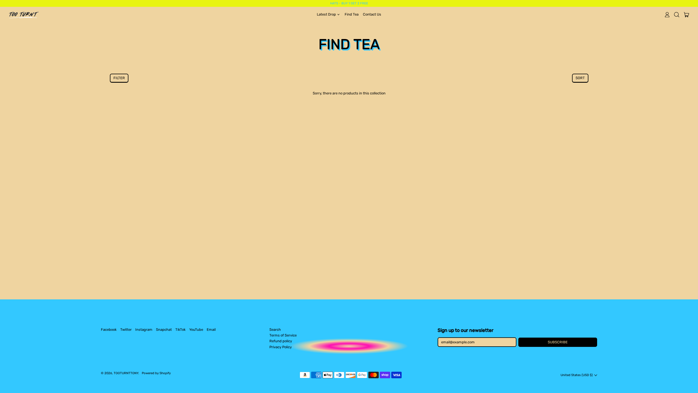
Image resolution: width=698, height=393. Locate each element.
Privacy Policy (280, 347)
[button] (677, 14)
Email (211, 329)
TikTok (180, 329)
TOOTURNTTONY (126, 373)
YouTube (196, 329)
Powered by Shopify (156, 373)
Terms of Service (283, 335)
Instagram (143, 329)
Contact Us (372, 14)
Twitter (126, 329)
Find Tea (352, 14)
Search (275, 329)
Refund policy (280, 341)
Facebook (109, 329)
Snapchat (164, 329)
